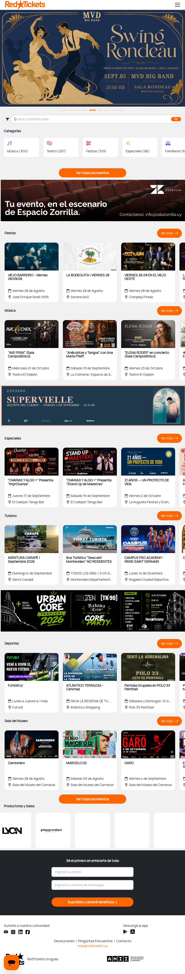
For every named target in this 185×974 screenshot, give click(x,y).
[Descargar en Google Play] (132, 931)
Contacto (123, 941)
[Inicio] (88, 5)
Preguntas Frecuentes (95, 941)
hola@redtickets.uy (93, 946)
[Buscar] (176, 119)
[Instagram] (13, 932)
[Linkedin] (20, 932)
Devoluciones (64, 941)
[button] (175, 5)
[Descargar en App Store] (125, 931)
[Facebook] (28, 932)
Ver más (167, 233)
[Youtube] (6, 932)
